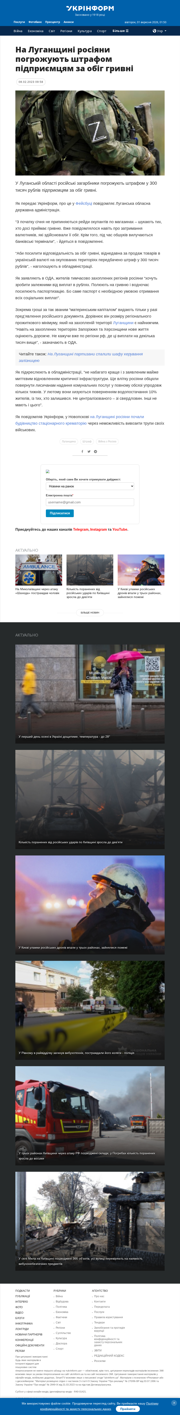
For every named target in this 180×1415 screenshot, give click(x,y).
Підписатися (60, 513)
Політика (61, 1306)
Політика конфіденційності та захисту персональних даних (108, 1341)
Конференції (24, 1340)
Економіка (36, 31)
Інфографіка (24, 1323)
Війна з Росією (107, 441)
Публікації (22, 1296)
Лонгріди (22, 1329)
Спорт (102, 31)
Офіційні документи (29, 1345)
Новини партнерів (28, 1334)
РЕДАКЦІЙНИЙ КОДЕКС (109, 1355)
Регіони (66, 31)
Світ (52, 31)
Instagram (98, 529)
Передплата (102, 1306)
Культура (85, 31)
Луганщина (69, 441)
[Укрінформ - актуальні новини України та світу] (90, 7)
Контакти (100, 1301)
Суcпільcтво (63, 1333)
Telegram (80, 529)
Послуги (19, 22)
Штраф (87, 441)
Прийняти (127, 1409)
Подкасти (22, 1290)
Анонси (69, 22)
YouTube (119, 529)
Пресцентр (52, 22)
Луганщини (123, 323)
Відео (19, 1312)
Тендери (99, 1322)
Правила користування (108, 1317)
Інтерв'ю (21, 1301)
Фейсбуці (84, 203)
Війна (18, 31)
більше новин (90, 612)
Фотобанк (35, 22)
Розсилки (100, 1361)
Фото (19, 1307)
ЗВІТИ (98, 1350)
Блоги (19, 1318)
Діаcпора (61, 1343)
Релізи (20, 1350)
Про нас (99, 1296)
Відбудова (62, 1301)
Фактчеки (61, 1317)
